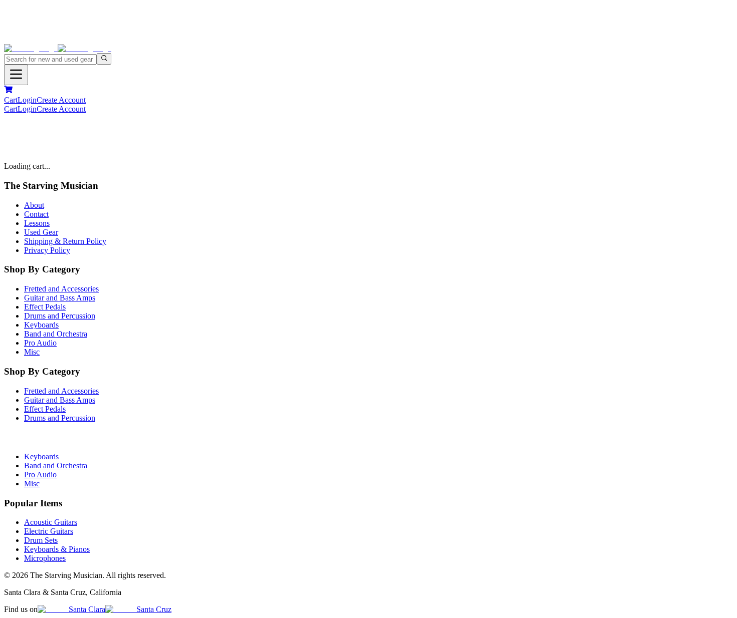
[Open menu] (16, 75)
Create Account (61, 100)
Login (27, 100)
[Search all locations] (104, 58)
